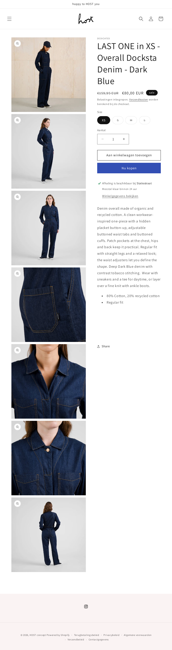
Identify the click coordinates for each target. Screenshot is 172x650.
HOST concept (38, 635)
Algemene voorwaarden (137, 635)
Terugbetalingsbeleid (86, 635)
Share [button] (106, 346)
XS (103, 120)
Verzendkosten (138, 99)
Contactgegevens (99, 639)
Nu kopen (129, 168)
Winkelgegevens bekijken (120, 196)
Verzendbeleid (76, 639)
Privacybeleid (111, 635)
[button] (9, 19)
